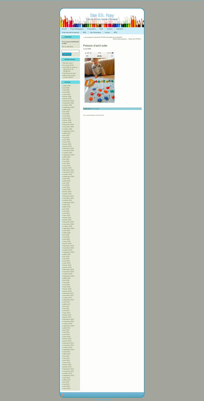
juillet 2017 (66, 304)
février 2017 (67, 315)
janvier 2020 (67, 243)
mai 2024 (66, 137)
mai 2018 (66, 282)
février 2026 (67, 96)
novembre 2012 (68, 371)
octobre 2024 (67, 129)
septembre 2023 (68, 155)
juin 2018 (66, 280)
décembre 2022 (68, 170)
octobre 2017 (67, 297)
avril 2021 (66, 213)
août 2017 (66, 302)
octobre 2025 (67, 105)
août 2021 (66, 204)
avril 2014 (66, 334)
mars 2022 (66, 189)
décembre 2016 (68, 319)
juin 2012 (66, 382)
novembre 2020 (68, 224)
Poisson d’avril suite (95, 45)
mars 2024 (66, 142)
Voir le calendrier (67, 46)
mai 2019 (66, 258)
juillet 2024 (66, 133)
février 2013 (67, 365)
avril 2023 (66, 163)
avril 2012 (66, 386)
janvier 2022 (67, 194)
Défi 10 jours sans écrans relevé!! (69, 76)
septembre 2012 (68, 375)
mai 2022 (66, 185)
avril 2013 (66, 360)
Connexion (108, 399)
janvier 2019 (67, 267)
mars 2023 (66, 166)
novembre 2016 (68, 321)
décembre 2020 (68, 222)
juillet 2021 (66, 207)
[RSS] (62, 395)
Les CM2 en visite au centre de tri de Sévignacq (70, 69)
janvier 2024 (67, 146)
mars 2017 (66, 313)
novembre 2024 (68, 127)
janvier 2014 (67, 341)
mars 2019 (66, 263)
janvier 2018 (67, 291)
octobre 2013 (67, 347)
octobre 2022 (67, 174)
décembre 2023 (68, 148)
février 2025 (67, 120)
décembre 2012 (68, 369)
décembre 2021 (68, 196)
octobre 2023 (67, 153)
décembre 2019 (68, 246)
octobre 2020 (67, 226)
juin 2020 (66, 235)
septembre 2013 (68, 349)
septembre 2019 (68, 252)
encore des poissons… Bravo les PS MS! (126, 39)
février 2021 (67, 217)
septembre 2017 (68, 300)
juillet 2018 (66, 278)
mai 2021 (66, 211)
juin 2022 (66, 183)
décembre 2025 (68, 101)
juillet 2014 (66, 328)
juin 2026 (66, 88)
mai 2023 (66, 161)
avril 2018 (66, 284)
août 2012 (66, 378)
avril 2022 (66, 187)
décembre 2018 (68, 269)
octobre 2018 (67, 274)
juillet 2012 (66, 380)
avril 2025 (66, 116)
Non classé (95, 109)
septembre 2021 (68, 202)
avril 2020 (66, 239)
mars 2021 (66, 215)
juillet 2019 (66, 254)
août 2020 (66, 230)
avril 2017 (66, 310)
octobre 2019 (67, 250)
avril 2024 (66, 140)
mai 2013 (66, 358)
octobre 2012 (67, 373)
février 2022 (67, 191)
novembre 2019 (68, 248)
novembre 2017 (68, 295)
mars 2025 (66, 118)
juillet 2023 (66, 157)
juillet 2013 (66, 354)
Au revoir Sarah (68, 65)
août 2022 (66, 178)
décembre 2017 (68, 293)
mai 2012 (66, 384)
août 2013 (66, 352)
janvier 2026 (67, 98)
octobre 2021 (67, 200)
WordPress (102, 399)
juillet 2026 (66, 86)
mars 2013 (66, 362)
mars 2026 (66, 94)
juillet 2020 (66, 233)
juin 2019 (66, 256)
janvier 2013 (67, 367)
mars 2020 (66, 241)
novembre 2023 (68, 150)
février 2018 (67, 289)
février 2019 (67, 265)
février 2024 (67, 144)
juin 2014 (66, 330)
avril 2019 (66, 261)
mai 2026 (66, 90)
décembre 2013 (68, 343)
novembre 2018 (68, 271)
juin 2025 (66, 111)
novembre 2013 (68, 345)
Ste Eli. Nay (102, 15)
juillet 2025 (66, 109)
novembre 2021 (68, 198)
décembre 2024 (68, 124)
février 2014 (67, 339)
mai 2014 (66, 332)
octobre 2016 (67, 323)
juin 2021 (66, 209)
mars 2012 (66, 388)
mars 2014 (66, 336)
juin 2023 (66, 159)
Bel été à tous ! (68, 63)
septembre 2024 (68, 131)
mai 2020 (66, 237)
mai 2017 (66, 308)
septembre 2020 (68, 228)
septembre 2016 (68, 326)
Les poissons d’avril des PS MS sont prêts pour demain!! (103, 37)
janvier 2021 (67, 220)
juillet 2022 (66, 181)
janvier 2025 (67, 122)
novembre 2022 (68, 172)
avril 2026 (66, 92)
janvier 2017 (67, 317)
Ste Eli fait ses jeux (69, 73)
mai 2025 (66, 114)
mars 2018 (66, 287)
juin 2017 (66, 306)
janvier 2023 (67, 168)
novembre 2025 (68, 103)
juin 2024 (66, 135)
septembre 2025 (68, 107)
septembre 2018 (68, 276)
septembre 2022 (68, 176)
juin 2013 (66, 356)
